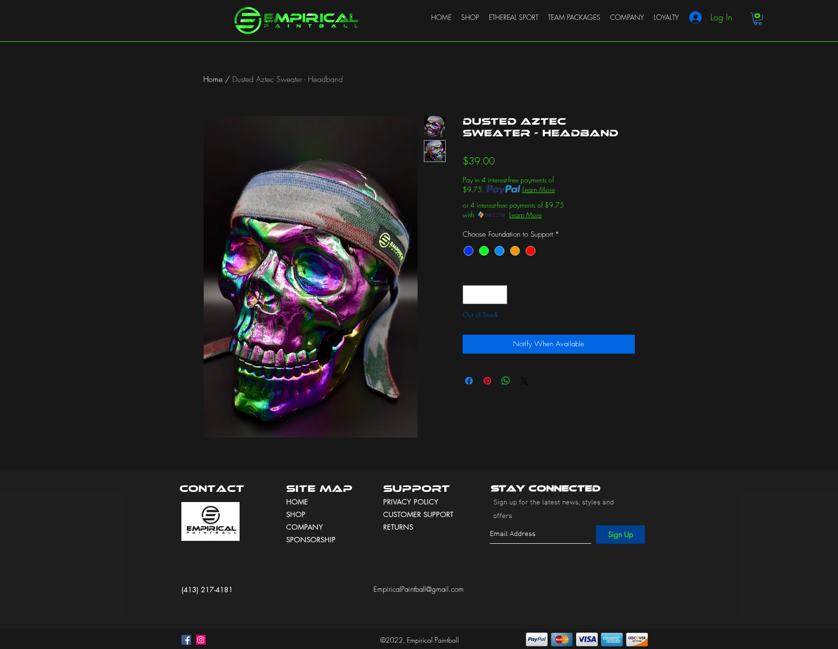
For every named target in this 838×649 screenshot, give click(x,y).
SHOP (296, 514)
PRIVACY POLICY (412, 501)
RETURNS (398, 527)
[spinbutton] (485, 295)
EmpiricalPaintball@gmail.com (418, 589)
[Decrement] (470, 295)
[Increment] (499, 295)
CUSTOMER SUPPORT (418, 514)
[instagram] (201, 640)
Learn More (538, 189)
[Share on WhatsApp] (506, 381)
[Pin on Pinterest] (487, 381)
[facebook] (186, 640)
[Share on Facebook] (469, 381)
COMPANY (304, 527)
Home (213, 79)
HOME (297, 501)
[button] (757, 19)
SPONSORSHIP (311, 539)
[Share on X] (524, 381)
